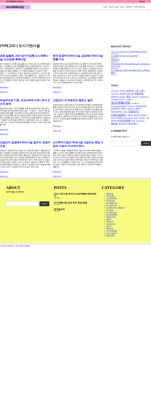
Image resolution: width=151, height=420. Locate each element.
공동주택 (138, 93)
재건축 (113, 121)
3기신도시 (115, 91)
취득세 (114, 123)
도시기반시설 (111, 205)
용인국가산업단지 (128, 118)
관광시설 (109, 194)
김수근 (122, 99)
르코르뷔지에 (141, 106)
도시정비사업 (111, 212)
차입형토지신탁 (140, 120)
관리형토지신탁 (144, 96)
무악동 (123, 109)
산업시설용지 (118, 114)
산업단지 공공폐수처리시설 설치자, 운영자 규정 (25, 144)
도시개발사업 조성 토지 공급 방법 (124, 56)
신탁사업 (113, 118)
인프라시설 (110, 224)
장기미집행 (142, 118)
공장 (128, 96)
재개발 (147, 118)
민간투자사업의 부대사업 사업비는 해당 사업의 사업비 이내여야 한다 (78, 144)
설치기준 (137, 115)
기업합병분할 (114, 99)
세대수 (144, 115)
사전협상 (125, 112)
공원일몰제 (122, 96)
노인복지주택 (111, 198)
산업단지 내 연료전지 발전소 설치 (73, 100)
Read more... (4, 87)
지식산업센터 (111, 233)
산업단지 (133, 111)
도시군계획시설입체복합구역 (119, 106)
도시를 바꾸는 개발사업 (115, 208)
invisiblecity (15, 7)
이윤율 (136, 118)
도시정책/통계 (111, 215)
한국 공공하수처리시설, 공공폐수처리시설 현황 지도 (78, 57)
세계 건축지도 (139, 7)
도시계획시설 (135, 103)
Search (146, 143)
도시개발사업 (120, 102)
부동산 (138, 109)
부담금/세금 (110, 217)
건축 (137, 91)
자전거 (108, 226)
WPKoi (27, 246)
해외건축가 (132, 124)
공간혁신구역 (114, 93)
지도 (133, 121)
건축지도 (128, 7)
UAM (122, 91)
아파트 (119, 118)
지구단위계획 (124, 120)
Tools (116, 7)
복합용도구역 (130, 108)
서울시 (130, 115)
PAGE (110, 7)
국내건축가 (110, 196)
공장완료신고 (135, 96)
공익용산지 (115, 60)
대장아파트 (110, 201)
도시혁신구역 (131, 106)
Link (105, 7)
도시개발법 (129, 99)
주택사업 (109, 228)
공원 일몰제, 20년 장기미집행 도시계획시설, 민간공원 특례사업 (24, 57)
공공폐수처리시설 (126, 94)
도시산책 (109, 210)
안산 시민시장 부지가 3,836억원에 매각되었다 (129, 52)
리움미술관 (115, 109)
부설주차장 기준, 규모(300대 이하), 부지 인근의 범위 (25, 102)
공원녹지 (114, 97)
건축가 (142, 91)
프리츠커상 (123, 124)
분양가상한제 (116, 112)
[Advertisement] (75, 26)
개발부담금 (129, 91)
